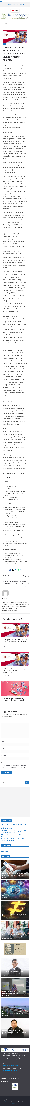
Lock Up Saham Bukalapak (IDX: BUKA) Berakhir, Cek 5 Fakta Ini (13, 699)
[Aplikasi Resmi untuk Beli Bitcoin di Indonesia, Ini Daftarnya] (15, 890)
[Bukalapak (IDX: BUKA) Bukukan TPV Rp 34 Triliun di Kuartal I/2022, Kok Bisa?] (15, 623)
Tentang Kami (4, 851)
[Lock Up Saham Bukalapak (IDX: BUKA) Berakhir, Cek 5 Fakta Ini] (15, 682)
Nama (3, 741)
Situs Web (4, 755)
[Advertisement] (15, 802)
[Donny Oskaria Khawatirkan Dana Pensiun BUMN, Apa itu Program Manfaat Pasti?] (15, 869)
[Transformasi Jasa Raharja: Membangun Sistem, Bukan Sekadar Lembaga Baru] (15, 967)
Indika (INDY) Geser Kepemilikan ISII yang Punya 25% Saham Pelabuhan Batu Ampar (16, 4)
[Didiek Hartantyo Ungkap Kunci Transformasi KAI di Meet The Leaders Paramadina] (15, 1008)
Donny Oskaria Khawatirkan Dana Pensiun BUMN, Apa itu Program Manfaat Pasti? (14, 874)
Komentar (4, 721)
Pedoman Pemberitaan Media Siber (9, 849)
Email (3, 748)
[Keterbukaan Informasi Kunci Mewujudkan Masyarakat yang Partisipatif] (15, 987)
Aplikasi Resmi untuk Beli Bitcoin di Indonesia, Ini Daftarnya (14, 894)
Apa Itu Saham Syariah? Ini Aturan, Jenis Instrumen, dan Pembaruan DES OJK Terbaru (14, 935)
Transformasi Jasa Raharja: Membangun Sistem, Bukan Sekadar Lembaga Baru (13, 972)
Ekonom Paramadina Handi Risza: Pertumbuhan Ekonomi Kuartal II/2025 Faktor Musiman (14, 1032)
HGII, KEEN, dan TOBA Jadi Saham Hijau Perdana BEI (13, 824)
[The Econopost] (3, 23)
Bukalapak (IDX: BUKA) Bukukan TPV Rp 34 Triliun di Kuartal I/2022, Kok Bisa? (15, 641)
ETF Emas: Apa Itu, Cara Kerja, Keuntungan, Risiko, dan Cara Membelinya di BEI (14, 915)
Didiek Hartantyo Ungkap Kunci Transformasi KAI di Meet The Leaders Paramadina (14, 1012)
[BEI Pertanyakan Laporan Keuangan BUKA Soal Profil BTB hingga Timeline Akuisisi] (15, 653)
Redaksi (15, 63)
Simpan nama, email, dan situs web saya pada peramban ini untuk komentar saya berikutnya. (14, 766)
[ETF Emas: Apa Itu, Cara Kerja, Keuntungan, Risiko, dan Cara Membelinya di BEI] (15, 910)
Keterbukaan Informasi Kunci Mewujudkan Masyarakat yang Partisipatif (14, 992)
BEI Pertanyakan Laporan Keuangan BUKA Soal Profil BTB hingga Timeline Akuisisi (15, 671)
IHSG (4, 44)
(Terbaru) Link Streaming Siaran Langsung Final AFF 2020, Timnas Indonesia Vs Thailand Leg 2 (14, 584)
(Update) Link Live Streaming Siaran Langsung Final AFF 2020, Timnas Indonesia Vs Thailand (16, 577)
